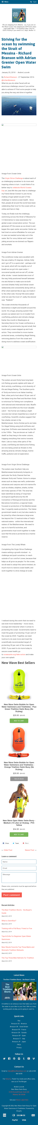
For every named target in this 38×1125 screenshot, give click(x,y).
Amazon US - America (19, 1024)
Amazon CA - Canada (19, 1033)
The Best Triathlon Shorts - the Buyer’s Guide (19, 979)
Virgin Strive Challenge (14, 178)
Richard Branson (10, 77)
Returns (8, 1079)
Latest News (19, 975)
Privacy (19, 1048)
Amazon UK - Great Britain (19, 1027)
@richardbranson (8, 80)
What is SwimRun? (9, 921)
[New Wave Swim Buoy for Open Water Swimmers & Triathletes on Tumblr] (24, 1059)
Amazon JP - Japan (19, 1042)
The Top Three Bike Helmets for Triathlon (18, 958)
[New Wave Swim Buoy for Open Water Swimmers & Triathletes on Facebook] (9, 1059)
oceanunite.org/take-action (14, 654)
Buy (19, 1021)
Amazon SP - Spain (19, 1036)
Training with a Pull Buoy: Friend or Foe (17, 928)
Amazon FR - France (19, 1030)
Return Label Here (22, 1100)
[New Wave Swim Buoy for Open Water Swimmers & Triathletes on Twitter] (4, 1059)
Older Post (8, 850)
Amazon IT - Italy (19, 1039)
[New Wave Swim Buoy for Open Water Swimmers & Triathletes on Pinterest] (14, 1059)
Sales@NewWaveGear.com (17, 1071)
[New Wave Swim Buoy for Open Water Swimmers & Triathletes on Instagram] (19, 1059)
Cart (34, 2)
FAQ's (19, 1045)
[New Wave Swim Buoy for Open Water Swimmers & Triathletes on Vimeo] (34, 1059)
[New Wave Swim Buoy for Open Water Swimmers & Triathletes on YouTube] (29, 1059)
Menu (6, 2)
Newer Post (29, 850)
